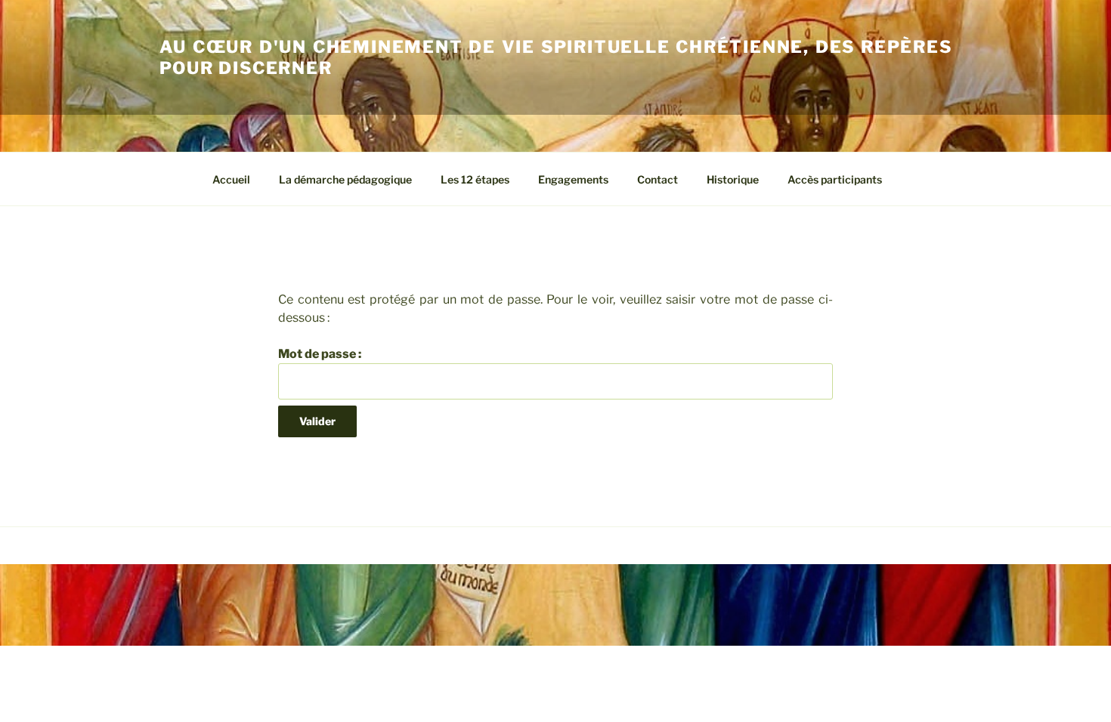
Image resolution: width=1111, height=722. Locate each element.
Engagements (573, 179)
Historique (733, 179)
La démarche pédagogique (345, 179)
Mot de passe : (319, 354)
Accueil (231, 179)
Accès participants (835, 179)
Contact (657, 179)
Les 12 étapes (475, 179)
